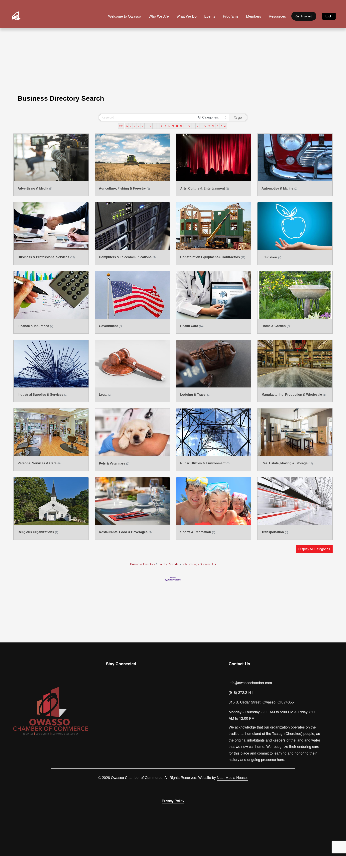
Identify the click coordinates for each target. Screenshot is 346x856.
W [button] (213, 126)
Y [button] (221, 126)
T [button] (201, 126)
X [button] (217, 126)
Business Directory (142, 564)
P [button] (185, 126)
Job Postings (190, 564)
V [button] (209, 126)
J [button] (161, 126)
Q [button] (189, 126)
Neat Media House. (232, 777)
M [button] (173, 126)
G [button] (150, 126)
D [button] (138, 126)
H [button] (154, 126)
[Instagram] (109, 687)
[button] (314, 549)
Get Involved (304, 16)
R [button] (193, 126)
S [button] (197, 126)
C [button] (134, 126)
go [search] (240, 117)
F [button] (146, 126)
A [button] (127, 126)
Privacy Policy (173, 800)
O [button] (181, 126)
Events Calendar (168, 564)
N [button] (177, 126)
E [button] (142, 126)
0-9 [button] (121, 126)
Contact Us (208, 564)
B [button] (130, 126)
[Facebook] (118, 687)
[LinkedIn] (128, 687)
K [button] (165, 126)
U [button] (205, 126)
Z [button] (225, 126)
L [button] (169, 126)
